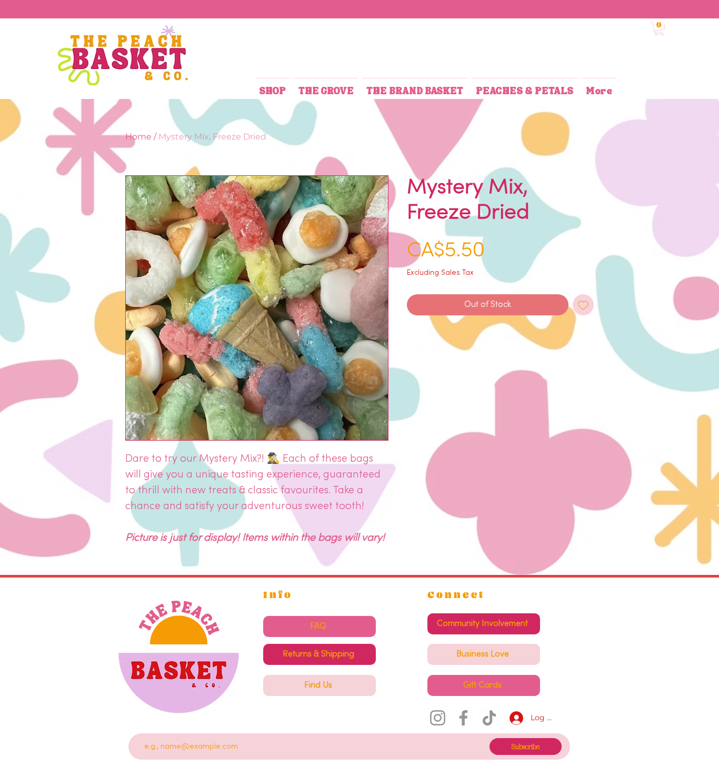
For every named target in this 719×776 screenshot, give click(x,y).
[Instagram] (437, 718)
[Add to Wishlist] (583, 304)
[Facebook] (463, 718)
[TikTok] (489, 718)
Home (138, 137)
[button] (659, 29)
